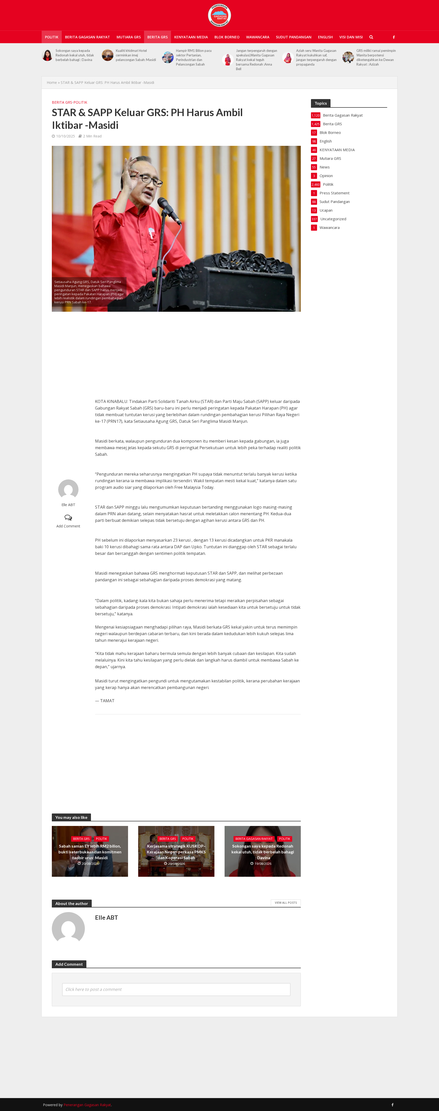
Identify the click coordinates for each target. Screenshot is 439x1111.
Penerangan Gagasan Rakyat (87, 1104)
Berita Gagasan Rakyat (87, 37)
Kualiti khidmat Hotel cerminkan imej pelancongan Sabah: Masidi (76, 55)
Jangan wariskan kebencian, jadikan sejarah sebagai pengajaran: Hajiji (376, 55)
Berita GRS (157, 37)
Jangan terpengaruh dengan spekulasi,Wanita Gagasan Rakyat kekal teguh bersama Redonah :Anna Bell (196, 60)
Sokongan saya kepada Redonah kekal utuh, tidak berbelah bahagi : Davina (262, 851)
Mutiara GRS (129, 37)
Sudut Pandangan (293, 37)
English (325, 37)
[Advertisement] (68, 395)
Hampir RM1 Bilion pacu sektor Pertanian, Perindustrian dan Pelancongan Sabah (133, 57)
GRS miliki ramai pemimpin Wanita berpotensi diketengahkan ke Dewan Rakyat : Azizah (316, 57)
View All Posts (286, 902)
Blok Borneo (227, 37)
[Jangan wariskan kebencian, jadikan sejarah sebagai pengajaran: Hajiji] (348, 55)
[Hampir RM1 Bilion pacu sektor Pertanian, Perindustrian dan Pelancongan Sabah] (107, 57)
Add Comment (68, 526)
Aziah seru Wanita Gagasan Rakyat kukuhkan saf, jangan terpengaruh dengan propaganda (256, 57)
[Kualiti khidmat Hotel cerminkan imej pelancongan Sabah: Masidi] (47, 55)
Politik (51, 37)
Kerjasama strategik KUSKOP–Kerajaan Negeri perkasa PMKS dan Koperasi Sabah (176, 851)
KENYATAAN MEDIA (191, 37)
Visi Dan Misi (351, 37)
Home (52, 82)
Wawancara (257, 37)
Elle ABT (68, 504)
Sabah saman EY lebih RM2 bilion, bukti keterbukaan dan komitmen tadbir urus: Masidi (89, 851)
